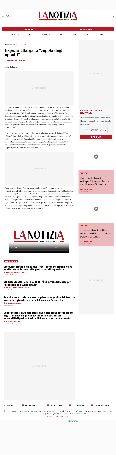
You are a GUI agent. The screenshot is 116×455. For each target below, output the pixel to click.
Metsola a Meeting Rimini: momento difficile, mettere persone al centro (95, 233)
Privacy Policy (103, 405)
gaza (101, 34)
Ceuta (15, 34)
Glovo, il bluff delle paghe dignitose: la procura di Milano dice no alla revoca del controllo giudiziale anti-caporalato (38, 268)
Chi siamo (9, 405)
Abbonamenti (33, 405)
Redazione (86, 29)
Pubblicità (56, 405)
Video (84, 173)
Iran (74, 34)
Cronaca (23, 45)
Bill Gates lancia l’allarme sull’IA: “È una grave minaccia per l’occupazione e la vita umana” (37, 283)
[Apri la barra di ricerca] (113, 16)
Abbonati (30, 29)
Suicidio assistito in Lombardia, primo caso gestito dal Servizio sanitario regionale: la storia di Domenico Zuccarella (39, 299)
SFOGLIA (96, 137)
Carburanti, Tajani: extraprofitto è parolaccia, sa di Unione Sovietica (95, 181)
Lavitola (45, 34)
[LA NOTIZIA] (58, 16)
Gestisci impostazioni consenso (58, 416)
